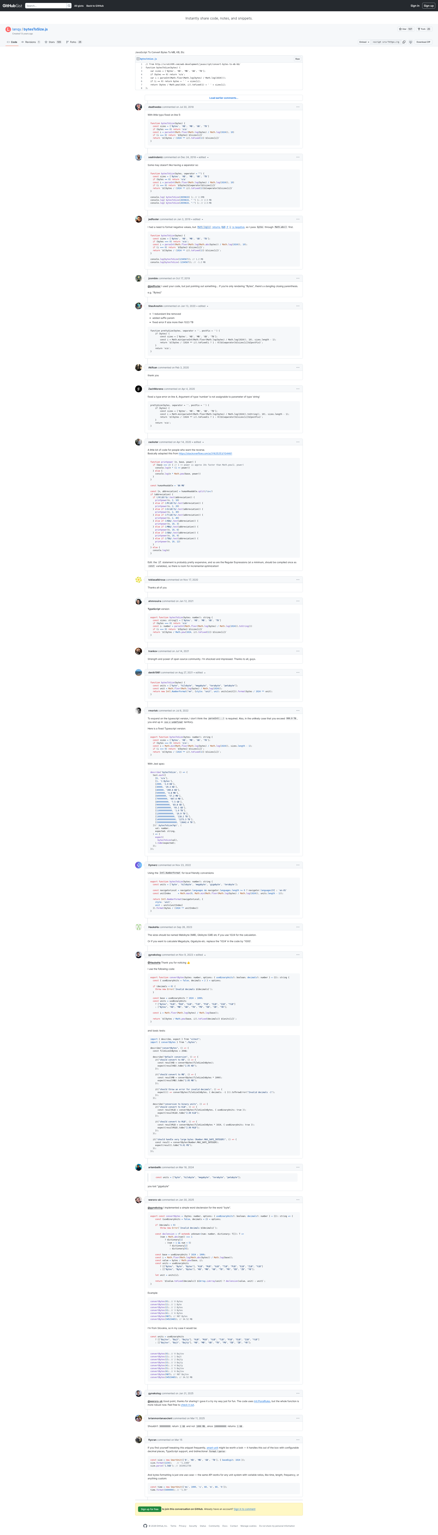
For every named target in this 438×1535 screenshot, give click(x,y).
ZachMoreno (155, 388)
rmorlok (153, 710)
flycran (152, 1439)
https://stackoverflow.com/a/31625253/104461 (205, 453)
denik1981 (154, 672)
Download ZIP (423, 42)
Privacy (182, 1526)
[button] (404, 42)
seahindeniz (155, 157)
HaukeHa (153, 927)
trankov (152, 651)
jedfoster (153, 219)
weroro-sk (154, 1199)
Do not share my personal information (277, 1526)
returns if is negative (221, 227)
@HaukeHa (154, 962)
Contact (234, 1526)
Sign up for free (149, 1509)
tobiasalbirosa (156, 579)
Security (193, 1526)
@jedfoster (154, 286)
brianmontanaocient (160, 1418)
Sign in (415, 5)
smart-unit (212, 1447)
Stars (55, 41)
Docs (224, 1526)
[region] (219, 76)
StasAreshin (155, 305)
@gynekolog (155, 1207)
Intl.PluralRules (262, 1401)
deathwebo (155, 106)
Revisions (32, 41)
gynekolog (154, 954)
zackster (153, 441)
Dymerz (152, 865)
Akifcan (152, 367)
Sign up (429, 5)
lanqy (16, 29)
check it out (187, 1404)
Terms (173, 1526)
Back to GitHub (95, 5)
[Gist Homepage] (12, 6)
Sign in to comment (244, 1508)
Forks (75, 41)
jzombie (153, 278)
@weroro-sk (155, 1401)
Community (214, 1526)
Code (14, 41)
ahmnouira (154, 601)
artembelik (154, 1167)
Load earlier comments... (223, 97)
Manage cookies (248, 1526)
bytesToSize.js (36, 29)
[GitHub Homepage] (145, 1526)
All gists (79, 5)
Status (203, 1526)
